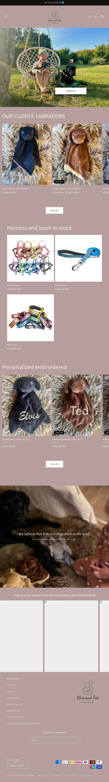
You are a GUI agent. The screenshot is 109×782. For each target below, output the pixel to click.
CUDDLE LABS (38, 91)
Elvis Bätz (16, 775)
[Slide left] (48, 202)
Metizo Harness (13, 285)
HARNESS (71, 91)
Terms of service (70, 775)
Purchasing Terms (15, 717)
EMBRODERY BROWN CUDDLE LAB (66, 439)
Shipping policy (85, 775)
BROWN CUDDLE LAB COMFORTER (66, 189)
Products (11, 685)
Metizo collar (12, 345)
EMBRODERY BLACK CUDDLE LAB (16, 439)
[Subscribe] (77, 740)
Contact (10, 691)
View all (55, 210)
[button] (6, 16)
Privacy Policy (13, 698)
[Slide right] (61, 202)
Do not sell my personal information (24, 723)
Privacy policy (56, 775)
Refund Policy (13, 710)
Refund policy (43, 775)
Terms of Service (14, 704)
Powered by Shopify (28, 775)
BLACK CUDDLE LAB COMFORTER (16, 189)
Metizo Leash (60, 285)
